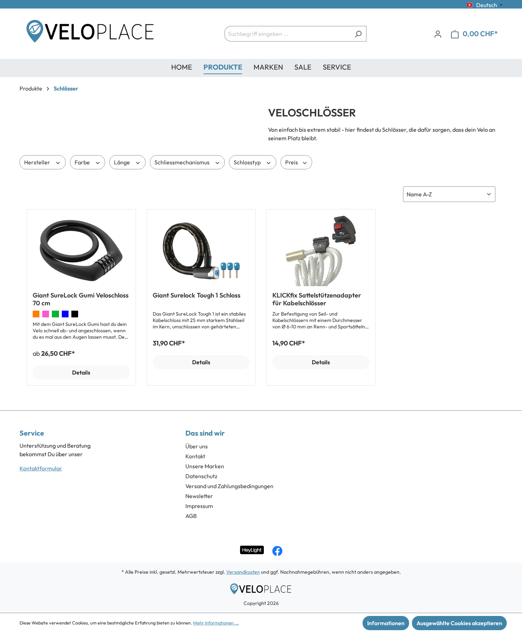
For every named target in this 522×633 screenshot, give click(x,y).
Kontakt (195, 456)
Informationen (385, 623)
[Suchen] (358, 34)
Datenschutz (201, 476)
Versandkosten (243, 572)
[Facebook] (277, 551)
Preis (292, 162)
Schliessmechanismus (182, 162)
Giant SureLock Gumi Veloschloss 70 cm (81, 299)
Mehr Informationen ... (216, 623)
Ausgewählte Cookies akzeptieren (459, 623)
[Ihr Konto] (437, 34)
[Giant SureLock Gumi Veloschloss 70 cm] (81, 250)
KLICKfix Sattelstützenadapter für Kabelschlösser (316, 299)
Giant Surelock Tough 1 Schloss (196, 295)
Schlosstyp (248, 162)
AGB (191, 515)
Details (81, 372)
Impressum (199, 505)
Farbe (83, 162)
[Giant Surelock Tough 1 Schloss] (201, 250)
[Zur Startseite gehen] (91, 33)
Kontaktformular (41, 468)
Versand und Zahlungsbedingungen (229, 486)
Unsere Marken (204, 466)
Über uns (196, 446)
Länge (122, 162)
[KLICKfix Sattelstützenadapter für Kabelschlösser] (321, 250)
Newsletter (199, 496)
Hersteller (37, 162)
